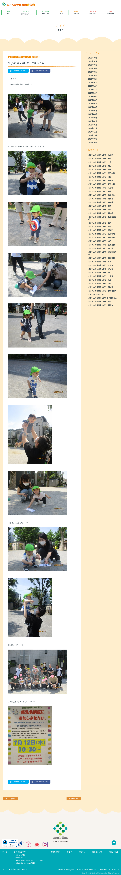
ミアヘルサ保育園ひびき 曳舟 (99, 191)
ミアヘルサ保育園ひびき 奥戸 (99, 272)
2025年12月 (92, 86)
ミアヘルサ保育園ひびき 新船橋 (100, 213)
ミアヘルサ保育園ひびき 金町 (99, 223)
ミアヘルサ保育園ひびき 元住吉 (100, 265)
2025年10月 (92, 93)
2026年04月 (92, 72)
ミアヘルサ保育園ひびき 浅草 (99, 283)
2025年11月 (92, 89)
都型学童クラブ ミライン (109, 869)
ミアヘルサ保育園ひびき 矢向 (99, 206)
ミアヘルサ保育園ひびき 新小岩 (100, 305)
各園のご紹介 (45, 12)
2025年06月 (92, 107)
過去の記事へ (74, 798)
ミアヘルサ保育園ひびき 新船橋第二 (102, 237)
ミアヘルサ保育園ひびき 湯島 (99, 177)
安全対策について (22, 857)
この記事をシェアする (19, 71)
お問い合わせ (110, 12)
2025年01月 (92, 124)
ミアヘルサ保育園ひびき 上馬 (99, 162)
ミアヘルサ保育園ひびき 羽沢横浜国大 (102, 298)
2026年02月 (92, 79)
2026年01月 (92, 82)
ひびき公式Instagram (65, 869)
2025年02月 (92, 121)
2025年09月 (92, 96)
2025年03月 (92, 117)
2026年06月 (92, 65)
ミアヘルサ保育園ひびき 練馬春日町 (102, 290)
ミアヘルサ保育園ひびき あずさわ (101, 195)
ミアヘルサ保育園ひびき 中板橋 (100, 202)
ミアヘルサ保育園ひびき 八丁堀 (100, 187)
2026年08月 (92, 58)
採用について (93, 12)
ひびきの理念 (20, 855)
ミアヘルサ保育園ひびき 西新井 (100, 198)
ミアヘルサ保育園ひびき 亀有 (99, 226)
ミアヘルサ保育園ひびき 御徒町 (100, 230)
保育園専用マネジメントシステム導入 (29, 860)
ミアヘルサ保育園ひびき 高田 (99, 280)
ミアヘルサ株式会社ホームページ (14, 869)
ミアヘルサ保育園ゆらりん (87, 869)
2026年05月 (92, 68)
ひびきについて (25, 12)
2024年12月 (92, 128)
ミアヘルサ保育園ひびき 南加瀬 (100, 287)
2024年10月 (92, 135)
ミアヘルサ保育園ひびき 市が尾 (100, 248)
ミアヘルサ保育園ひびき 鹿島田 (100, 180)
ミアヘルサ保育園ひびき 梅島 (99, 158)
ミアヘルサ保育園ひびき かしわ (100, 269)
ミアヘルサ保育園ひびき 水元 (99, 241)
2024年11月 (92, 132)
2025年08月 (92, 100)
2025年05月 (92, 110)
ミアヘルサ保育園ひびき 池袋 (99, 209)
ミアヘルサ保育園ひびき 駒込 (99, 166)
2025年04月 (92, 114)
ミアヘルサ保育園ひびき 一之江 (100, 276)
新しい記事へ (10, 798)
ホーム (8, 12)
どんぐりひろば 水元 (96, 294)
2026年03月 (92, 75)
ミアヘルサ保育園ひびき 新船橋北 (101, 233)
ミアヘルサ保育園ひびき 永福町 (100, 155)
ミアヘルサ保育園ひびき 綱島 (99, 301)
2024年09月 (92, 139)
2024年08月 (92, 142)
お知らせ (76, 12)
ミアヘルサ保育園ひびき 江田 (99, 261)
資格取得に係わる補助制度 (25, 863)
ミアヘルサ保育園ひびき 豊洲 (99, 169)
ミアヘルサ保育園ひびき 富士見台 (101, 244)
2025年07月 (92, 103)
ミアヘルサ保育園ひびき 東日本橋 (101, 173)
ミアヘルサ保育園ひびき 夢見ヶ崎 (101, 184)
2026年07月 (92, 61)
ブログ (61, 12)
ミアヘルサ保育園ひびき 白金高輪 (101, 258)
